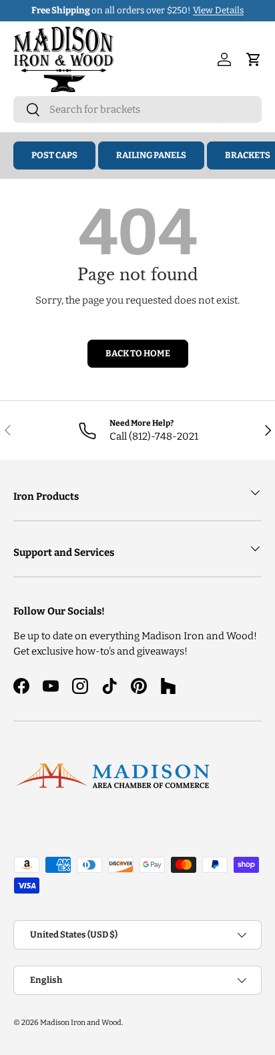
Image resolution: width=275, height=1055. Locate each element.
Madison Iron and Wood (80, 1022)
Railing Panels (151, 155)
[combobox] (137, 109)
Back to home (137, 353)
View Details (218, 10)
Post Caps (54, 155)
